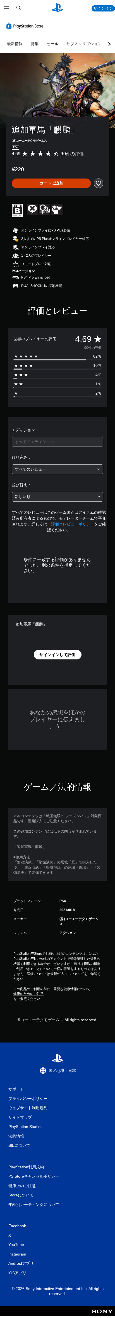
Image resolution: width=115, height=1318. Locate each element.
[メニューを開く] (6, 8)
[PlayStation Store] (25, 25)
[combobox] (57, 442)
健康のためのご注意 (28, 994)
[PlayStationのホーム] (57, 8)
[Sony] (102, 1315)
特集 (35, 43)
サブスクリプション (84, 43)
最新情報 (15, 43)
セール (52, 43)
